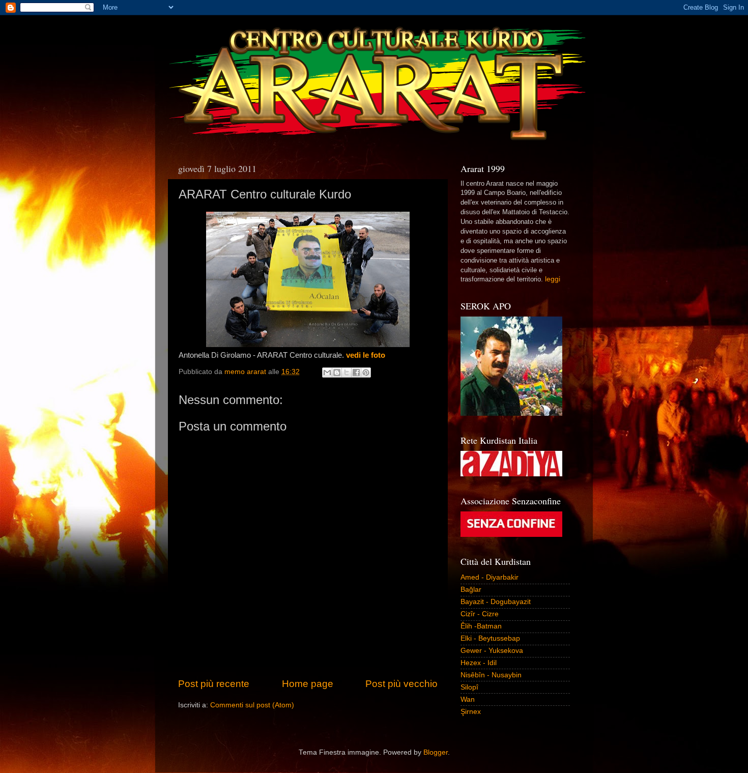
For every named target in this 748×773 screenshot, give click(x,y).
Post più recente (213, 683)
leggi (552, 279)
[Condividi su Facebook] (356, 372)
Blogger (435, 752)
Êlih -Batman (481, 626)
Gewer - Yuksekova (492, 650)
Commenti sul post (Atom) (252, 705)
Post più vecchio (401, 683)
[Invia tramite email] (327, 372)
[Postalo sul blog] (337, 372)
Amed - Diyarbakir (490, 577)
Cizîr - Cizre (480, 614)
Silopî (469, 687)
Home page (307, 683)
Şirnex (471, 711)
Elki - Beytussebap (490, 638)
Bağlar (471, 589)
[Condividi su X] (346, 372)
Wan (468, 699)
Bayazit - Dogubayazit (496, 602)
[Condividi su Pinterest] (366, 372)
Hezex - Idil (479, 663)
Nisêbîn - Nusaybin (491, 675)
